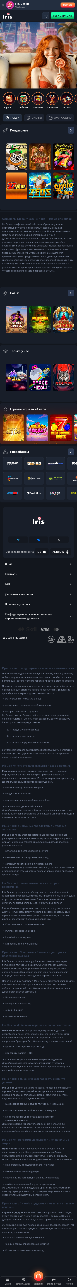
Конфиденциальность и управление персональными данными (28, 616)
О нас (8, 563)
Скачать (67, 5)
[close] (3, 5)
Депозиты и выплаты (19, 594)
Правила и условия (17, 604)
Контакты (11, 574)
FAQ (7, 584)
